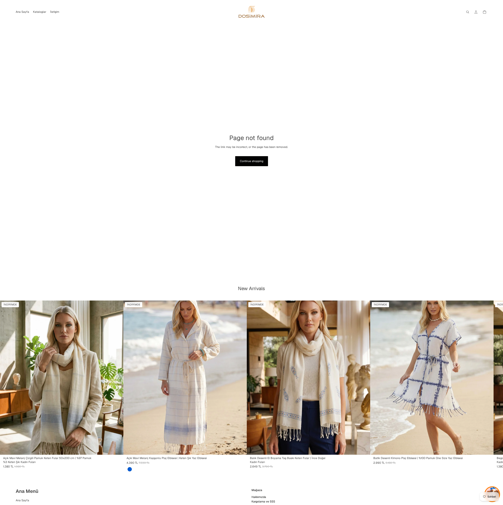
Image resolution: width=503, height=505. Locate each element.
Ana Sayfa (22, 500)
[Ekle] (117, 448)
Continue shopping (251, 161)
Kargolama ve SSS (263, 501)
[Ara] (467, 12)
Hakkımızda (259, 497)
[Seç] (240, 448)
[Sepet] (484, 12)
